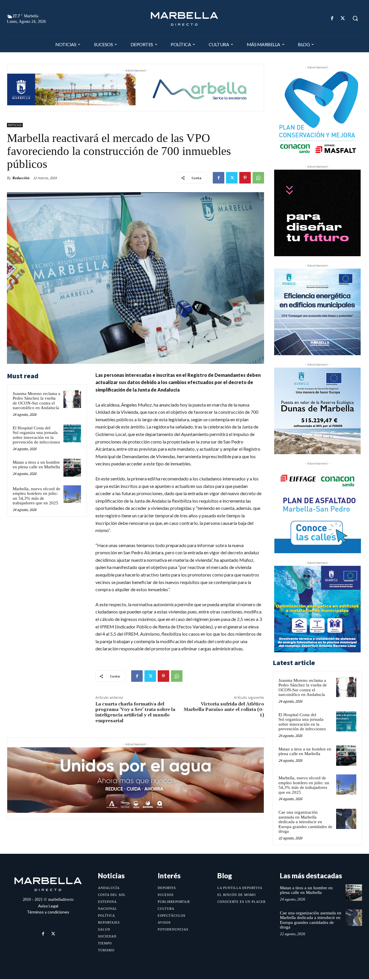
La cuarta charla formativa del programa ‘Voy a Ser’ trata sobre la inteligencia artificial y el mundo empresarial (135, 712)
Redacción (20, 178)
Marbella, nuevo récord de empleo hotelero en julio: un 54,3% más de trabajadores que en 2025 (36, 496)
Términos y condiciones (48, 911)
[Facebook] (332, 18)
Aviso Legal (48, 905)
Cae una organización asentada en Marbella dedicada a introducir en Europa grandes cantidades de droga (305, 822)
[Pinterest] (245, 178)
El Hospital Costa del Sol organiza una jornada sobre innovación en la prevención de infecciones (36, 435)
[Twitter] (343, 18)
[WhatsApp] (258, 178)
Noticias (15, 125)
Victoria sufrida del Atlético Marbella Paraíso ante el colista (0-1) (224, 709)
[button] (355, 18)
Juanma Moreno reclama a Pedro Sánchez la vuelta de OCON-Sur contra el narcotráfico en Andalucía (36, 400)
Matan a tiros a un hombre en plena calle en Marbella (36, 464)
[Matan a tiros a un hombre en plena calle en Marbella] (72, 468)
